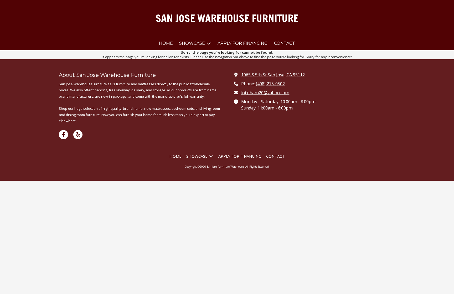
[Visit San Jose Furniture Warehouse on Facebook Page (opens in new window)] (63, 134)
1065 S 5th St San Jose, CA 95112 (273, 75)
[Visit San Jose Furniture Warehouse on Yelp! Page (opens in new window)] (77, 134)
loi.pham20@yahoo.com (265, 93)
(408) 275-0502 (270, 84)
